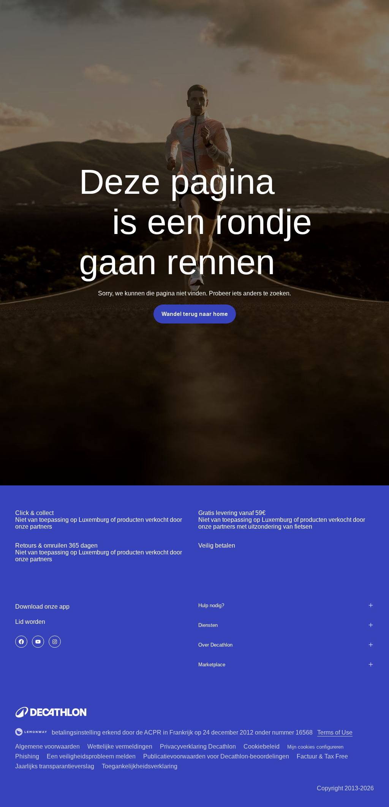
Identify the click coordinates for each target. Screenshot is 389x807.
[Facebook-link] (21, 642)
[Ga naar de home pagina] (51, 712)
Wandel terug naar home (194, 314)
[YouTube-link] (38, 642)
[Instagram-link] (55, 642)
